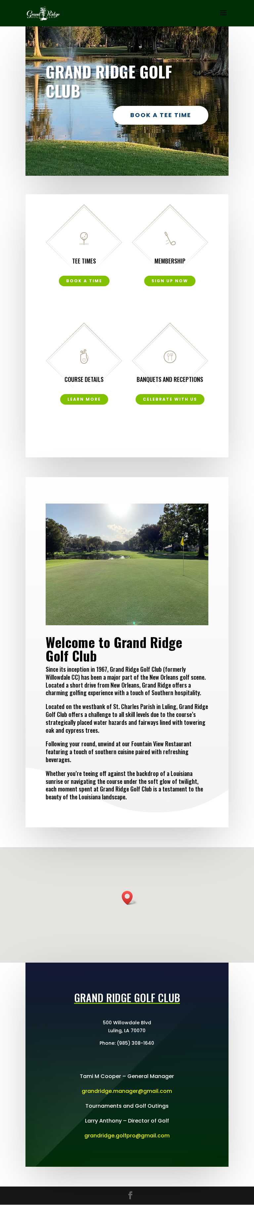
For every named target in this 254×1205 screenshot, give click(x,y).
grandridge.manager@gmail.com (127, 1091)
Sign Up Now (169, 281)
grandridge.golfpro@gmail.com (127, 1135)
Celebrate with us (170, 399)
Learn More (84, 399)
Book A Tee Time (160, 115)
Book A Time (84, 281)
